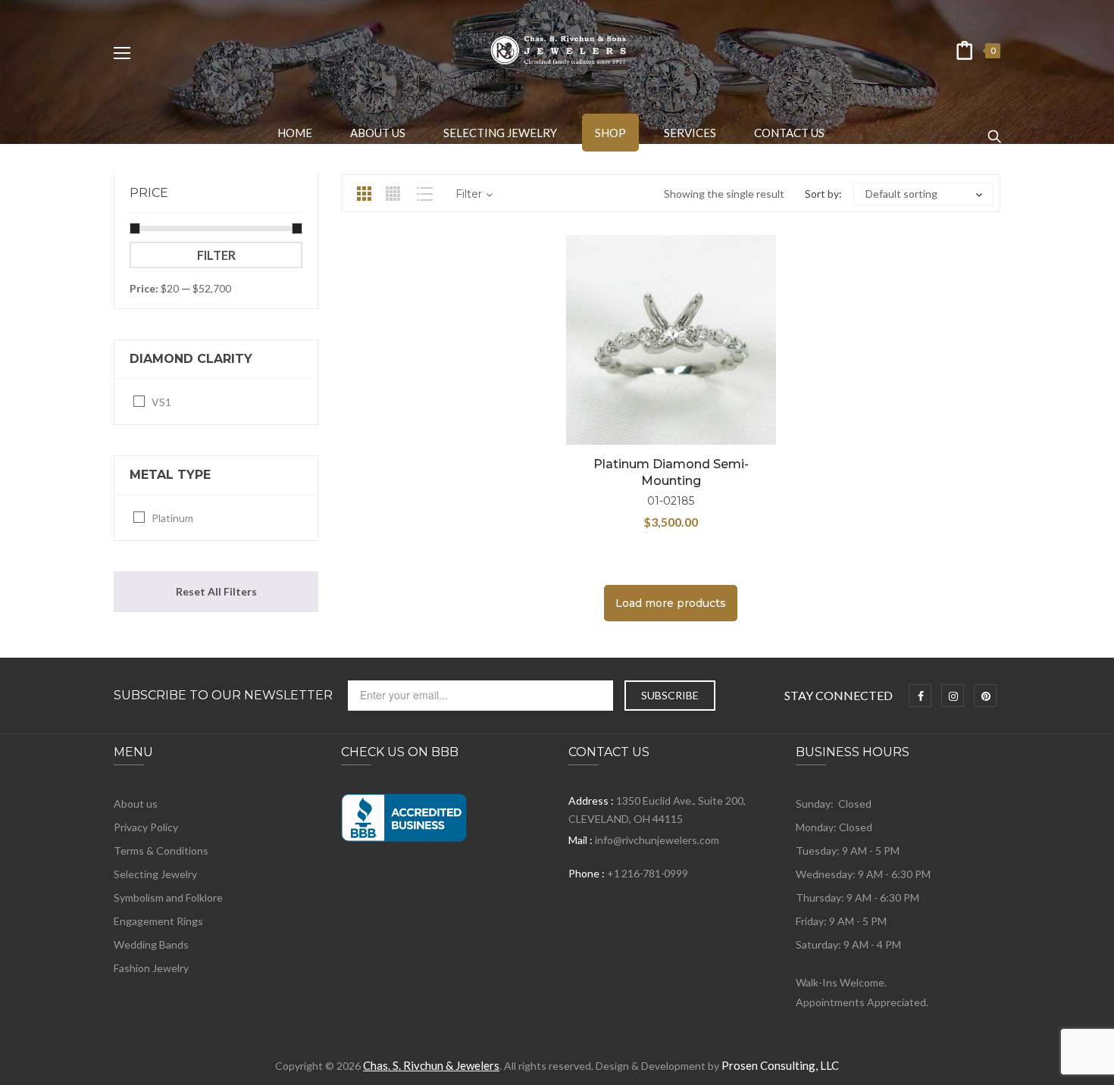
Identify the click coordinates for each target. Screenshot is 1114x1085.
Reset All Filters (216, 591)
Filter (216, 255)
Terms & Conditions (161, 850)
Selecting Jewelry (155, 874)
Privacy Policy (146, 827)
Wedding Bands (151, 944)
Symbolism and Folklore (168, 897)
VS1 (161, 402)
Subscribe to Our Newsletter (223, 695)
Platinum (172, 517)
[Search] (994, 129)
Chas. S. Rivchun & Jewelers (431, 1065)
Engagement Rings (158, 921)
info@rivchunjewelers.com (657, 839)
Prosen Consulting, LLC (780, 1065)
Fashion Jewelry (151, 967)
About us (136, 803)
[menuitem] (294, 133)
